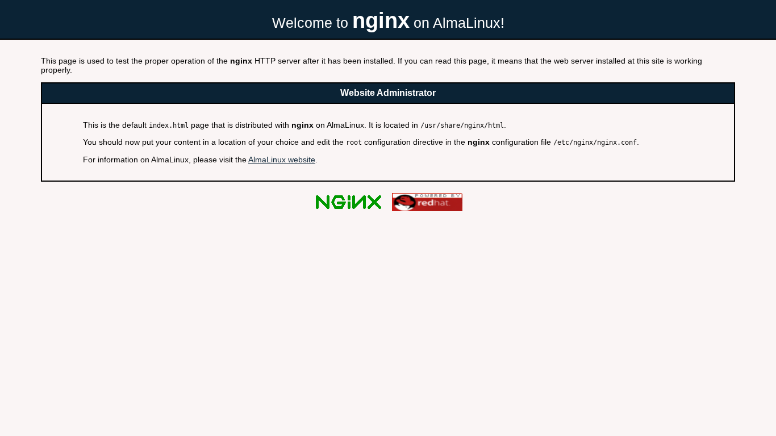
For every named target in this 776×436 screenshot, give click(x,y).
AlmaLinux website (281, 159)
